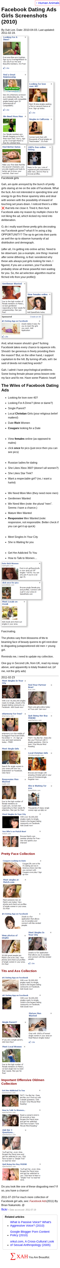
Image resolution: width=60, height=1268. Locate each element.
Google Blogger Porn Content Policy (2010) (30, 1233)
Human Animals (48, 3)
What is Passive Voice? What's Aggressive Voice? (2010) (30, 1223)
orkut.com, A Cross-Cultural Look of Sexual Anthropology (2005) (32, 1243)
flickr (4, 1209)
